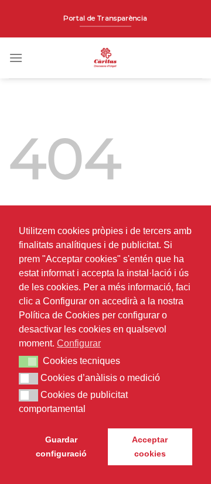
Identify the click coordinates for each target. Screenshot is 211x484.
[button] (28, 362)
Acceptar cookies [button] (150, 446)
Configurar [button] (79, 343)
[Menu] (16, 57)
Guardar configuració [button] (61, 446)
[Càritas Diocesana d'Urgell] (105, 57)
